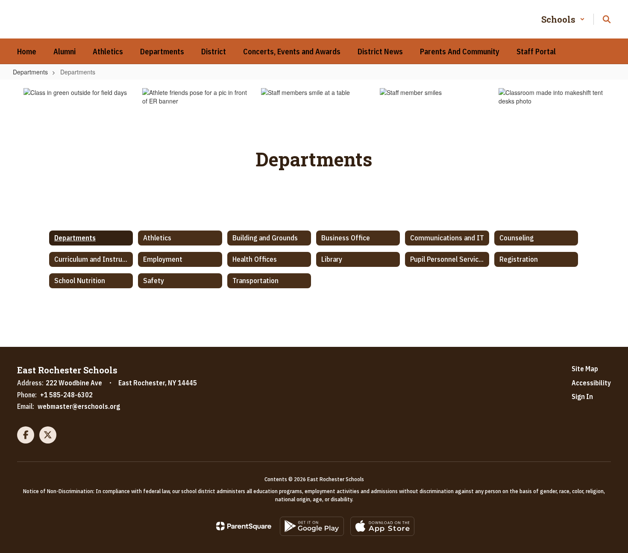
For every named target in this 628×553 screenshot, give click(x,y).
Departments (30, 72)
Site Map (585, 368)
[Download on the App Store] (382, 526)
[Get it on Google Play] (312, 526)
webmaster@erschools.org (79, 406)
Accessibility (591, 383)
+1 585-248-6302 (66, 394)
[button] (563, 19)
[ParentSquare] (243, 526)
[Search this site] (606, 19)
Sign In (582, 396)
